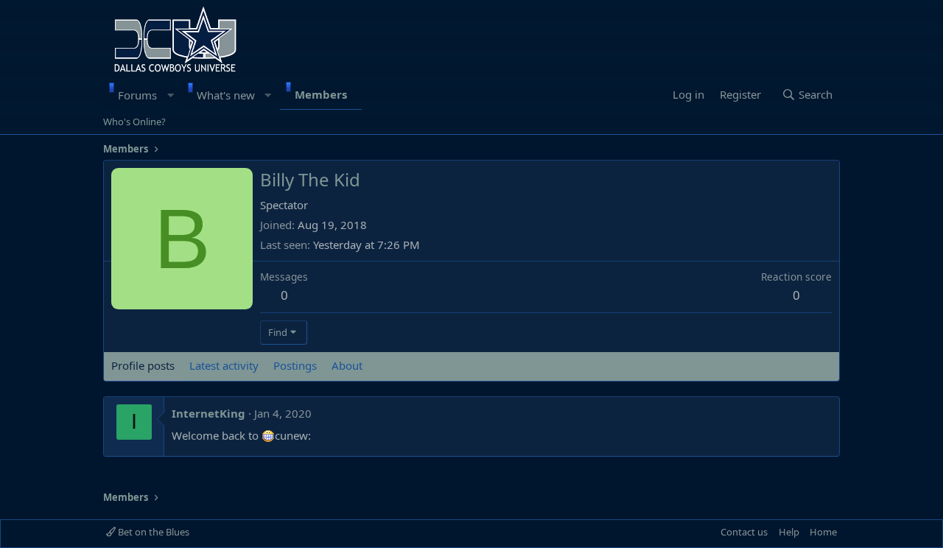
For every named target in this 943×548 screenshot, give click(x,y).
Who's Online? (134, 121)
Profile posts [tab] (143, 365)
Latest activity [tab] (224, 365)
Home (823, 531)
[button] (170, 95)
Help (789, 531)
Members (321, 94)
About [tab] (347, 365)
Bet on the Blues (152, 531)
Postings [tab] (295, 365)
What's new (226, 95)
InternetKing (208, 413)
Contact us (744, 531)
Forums (137, 95)
